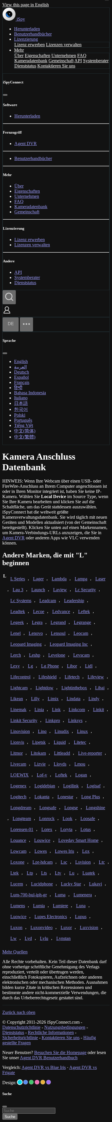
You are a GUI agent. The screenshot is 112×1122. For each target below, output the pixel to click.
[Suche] (9, 297)
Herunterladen (27, 28)
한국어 (21, 409)
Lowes (40, 851)
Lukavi (95, 883)
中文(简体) (24, 430)
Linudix (62, 731)
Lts (44, 873)
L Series (17, 578)
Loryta (66, 829)
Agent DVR (25, 143)
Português (23, 420)
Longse (71, 807)
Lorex (46, 829)
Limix (53, 698)
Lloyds (60, 764)
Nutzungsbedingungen (64, 1027)
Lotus (85, 829)
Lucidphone (42, 883)
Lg (30, 666)
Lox (86, 851)
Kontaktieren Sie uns (56, 65)
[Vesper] (48, 1082)
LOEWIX (19, 774)
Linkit (98, 709)
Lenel (15, 633)
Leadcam (47, 600)
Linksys (75, 720)
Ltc (102, 862)
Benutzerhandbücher (33, 34)
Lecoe (38, 611)
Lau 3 (18, 589)
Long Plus (90, 796)
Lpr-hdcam (42, 862)
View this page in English (25, 4)
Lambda (59, 578)
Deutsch (21, 372)
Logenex (18, 785)
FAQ (81, 55)
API (78, 60)
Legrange (82, 622)
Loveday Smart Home (78, 840)
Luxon (16, 927)
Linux (82, 731)
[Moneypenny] (37, 1082)
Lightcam (19, 687)
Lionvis (17, 742)
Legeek (17, 622)
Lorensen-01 (21, 829)
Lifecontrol (20, 676)
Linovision (20, 731)
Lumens (17, 905)
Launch (38, 589)
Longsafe (47, 807)
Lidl (88, 666)
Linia (39, 709)
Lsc (64, 862)
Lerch (15, 655)
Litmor (16, 753)
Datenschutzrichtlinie (21, 1027)
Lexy (15, 666)
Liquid (60, 742)
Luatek (88, 873)
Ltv (58, 873)
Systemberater (96, 60)
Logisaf (94, 785)
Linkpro (52, 720)
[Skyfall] (31, 1082)
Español (21, 377)
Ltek (14, 873)
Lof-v (42, 774)
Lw (13, 938)
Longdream (20, 807)
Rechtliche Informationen (51, 1032)
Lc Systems (20, 600)
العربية (20, 366)
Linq (42, 731)
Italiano (21, 397)
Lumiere (60, 905)
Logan (81, 774)
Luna (81, 905)
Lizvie (40, 764)
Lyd (28, 938)
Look (67, 818)
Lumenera (83, 894)
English (21, 361)
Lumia (39, 905)
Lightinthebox (74, 687)
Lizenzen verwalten (64, 44)
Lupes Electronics (50, 916)
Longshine (95, 807)
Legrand (58, 622)
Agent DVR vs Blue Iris (44, 1067)
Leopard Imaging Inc (69, 644)
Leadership (74, 600)
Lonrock (47, 818)
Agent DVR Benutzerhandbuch (49, 1057)
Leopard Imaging (26, 644)
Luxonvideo (41, 927)
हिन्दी (18, 387)
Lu (71, 873)
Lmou (79, 764)
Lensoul (58, 633)
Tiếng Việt (23, 425)
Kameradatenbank (30, 60)
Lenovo (36, 633)
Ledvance (61, 611)
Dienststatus (25, 65)
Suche (10, 1117)
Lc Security (85, 589)
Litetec (80, 742)
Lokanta (41, 796)
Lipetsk (39, 742)
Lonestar (65, 796)
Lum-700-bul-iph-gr (28, 894)
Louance (18, 840)
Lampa (81, 578)
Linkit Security (23, 720)
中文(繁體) (24, 436)
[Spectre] (20, 1082)
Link (56, 709)
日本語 (21, 403)
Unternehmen (63, 55)
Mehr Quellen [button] (15, 951)
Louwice (42, 840)
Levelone (56, 655)
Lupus (80, 916)
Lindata (73, 698)
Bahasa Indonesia (30, 392)
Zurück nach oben (18, 1012)
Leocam (81, 633)
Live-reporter (90, 753)
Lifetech (72, 676)
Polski (19, 415)
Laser (100, 578)
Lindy (93, 698)
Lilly (35, 698)
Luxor (66, 927)
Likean (16, 698)
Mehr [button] (19, 50)
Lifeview (96, 676)
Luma (60, 894)
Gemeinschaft (61, 60)
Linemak (18, 709)
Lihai (100, 687)
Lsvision (83, 862)
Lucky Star (71, 883)
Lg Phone (50, 666)
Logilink (71, 785)
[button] (7, 314)
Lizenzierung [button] (26, 39)
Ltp (30, 873)
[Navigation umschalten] (26, 324)
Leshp (34, 655)
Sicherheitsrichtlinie (20, 1037)
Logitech (18, 796)
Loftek (61, 774)
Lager (38, 578)
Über (19, 55)
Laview (60, 589)
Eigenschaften (37, 55)
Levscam (81, 655)
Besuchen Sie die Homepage (60, 1052)
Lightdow (44, 687)
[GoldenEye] (42, 1082)
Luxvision (89, 927)
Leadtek (17, 611)
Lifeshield (47, 676)
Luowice (18, 916)
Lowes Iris (64, 851)
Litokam (38, 753)
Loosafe (87, 818)
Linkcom (77, 709)
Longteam (22, 818)
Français (21, 382)
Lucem (16, 883)
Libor (72, 666)
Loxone (17, 862)
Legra (37, 622)
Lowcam (18, 851)
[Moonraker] (25, 1082)
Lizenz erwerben (29, 44)
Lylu (44, 938)
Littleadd (62, 753)
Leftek (84, 611)
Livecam (18, 764)
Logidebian (44, 785)
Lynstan (63, 938)
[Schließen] (5, 95)
